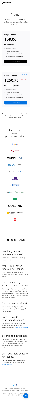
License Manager (7, 364)
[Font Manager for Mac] (6, 3)
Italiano (16, 393)
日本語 (26, 393)
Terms (26, 390)
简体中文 (14, 395)
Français (10, 393)
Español (21, 393)
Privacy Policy (18, 390)
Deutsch (4, 393)
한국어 (9, 395)
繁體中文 (20, 395)
